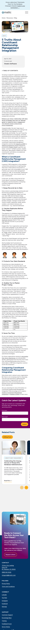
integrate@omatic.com (9, 575)
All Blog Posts (7, 437)
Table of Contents (10, 70)
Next (27, 487)
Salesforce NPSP (20, 144)
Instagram (5, 600)
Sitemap (4, 606)
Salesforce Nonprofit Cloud (10, 145)
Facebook (5, 603)
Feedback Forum (7, 624)
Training (4, 621)
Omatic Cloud (13, 147)
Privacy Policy (6, 583)
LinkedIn (4, 595)
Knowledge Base (7, 618)
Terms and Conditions (8, 586)
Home (3, 18)
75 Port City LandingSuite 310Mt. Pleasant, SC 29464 (9, 567)
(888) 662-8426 (6, 572)
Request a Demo (14, 394)
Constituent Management (13, 458)
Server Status (6, 626)
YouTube (4, 597)
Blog (15, 18)
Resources (10, 18)
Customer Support (7, 615)
